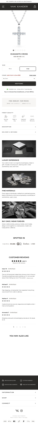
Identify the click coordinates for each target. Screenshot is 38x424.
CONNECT (6, 403)
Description (6, 126)
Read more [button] (30, 278)
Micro (10, 68)
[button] (18, 56)
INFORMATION (8, 392)
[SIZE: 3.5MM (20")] (19, 30)
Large (27, 68)
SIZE (3, 65)
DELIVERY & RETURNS (9, 132)
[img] (6, 271)
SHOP (4, 398)
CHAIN (11, 75)
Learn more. (13, 197)
